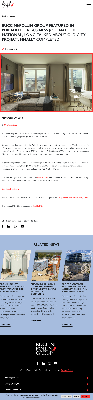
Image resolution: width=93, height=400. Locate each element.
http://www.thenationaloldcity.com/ (73, 197)
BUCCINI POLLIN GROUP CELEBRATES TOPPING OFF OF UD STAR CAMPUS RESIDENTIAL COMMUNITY (43, 289)
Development (11, 49)
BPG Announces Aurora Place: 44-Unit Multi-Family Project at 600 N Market (12, 288)
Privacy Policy (67, 370)
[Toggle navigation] (89, 4)
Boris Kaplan (42, 177)
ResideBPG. (38, 206)
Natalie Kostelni (10, 125)
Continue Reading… (10, 189)
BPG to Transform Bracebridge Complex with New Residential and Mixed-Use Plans (74, 288)
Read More (5, 324)
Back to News (8, 16)
